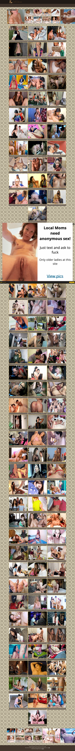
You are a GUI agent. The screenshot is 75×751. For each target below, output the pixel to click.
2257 (49, 747)
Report (43, 748)
